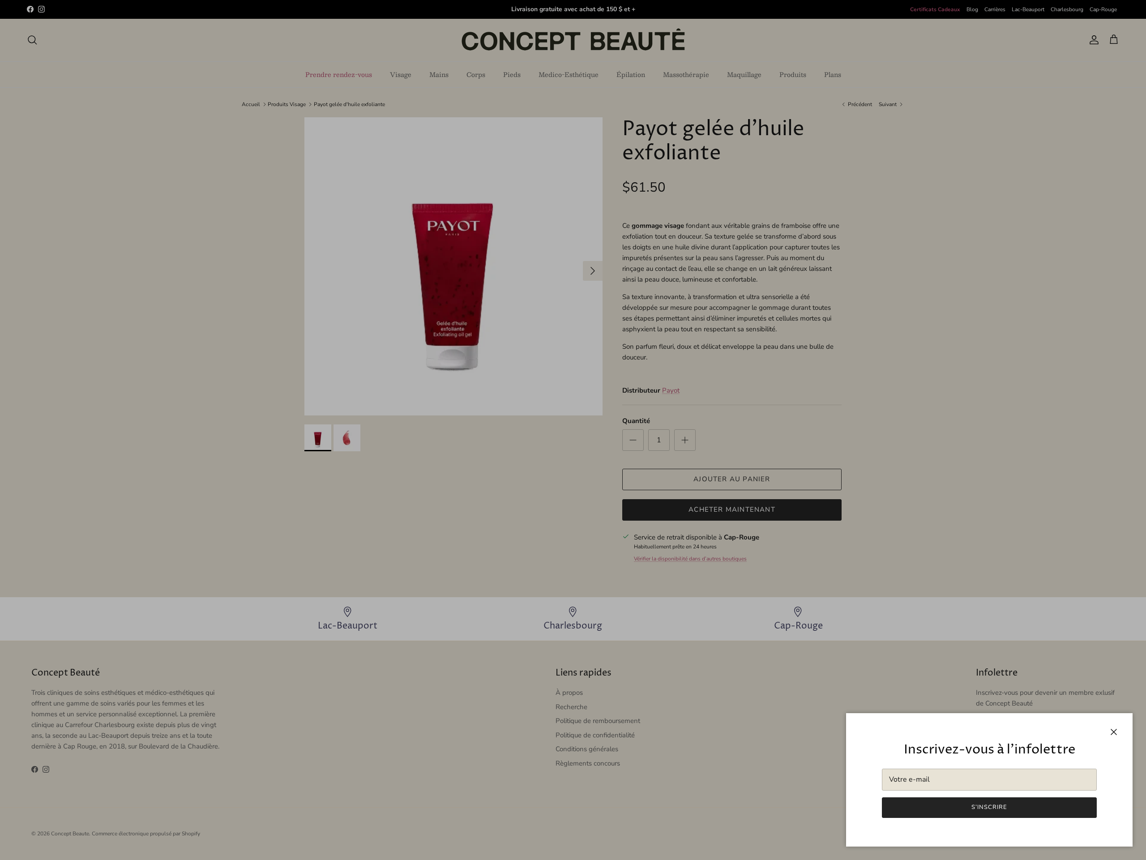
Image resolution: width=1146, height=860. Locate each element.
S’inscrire (989, 807)
